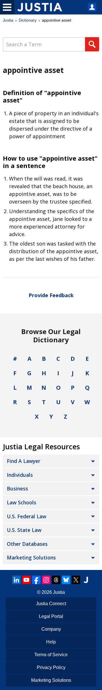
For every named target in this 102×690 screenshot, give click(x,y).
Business (17, 488)
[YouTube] (26, 580)
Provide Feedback (51, 295)
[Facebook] (36, 580)
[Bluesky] (66, 580)
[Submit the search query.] (92, 44)
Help (51, 641)
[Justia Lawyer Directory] (86, 580)
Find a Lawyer (23, 461)
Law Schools (21, 502)
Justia (8, 20)
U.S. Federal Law (26, 516)
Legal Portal (51, 616)
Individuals (20, 474)
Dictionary (28, 20)
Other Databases (27, 543)
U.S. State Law (24, 530)
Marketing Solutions (31, 557)
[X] (76, 580)
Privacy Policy (51, 667)
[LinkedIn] (16, 580)
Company (51, 629)
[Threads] (56, 580)
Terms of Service (51, 654)
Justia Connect (51, 603)
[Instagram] (46, 580)
